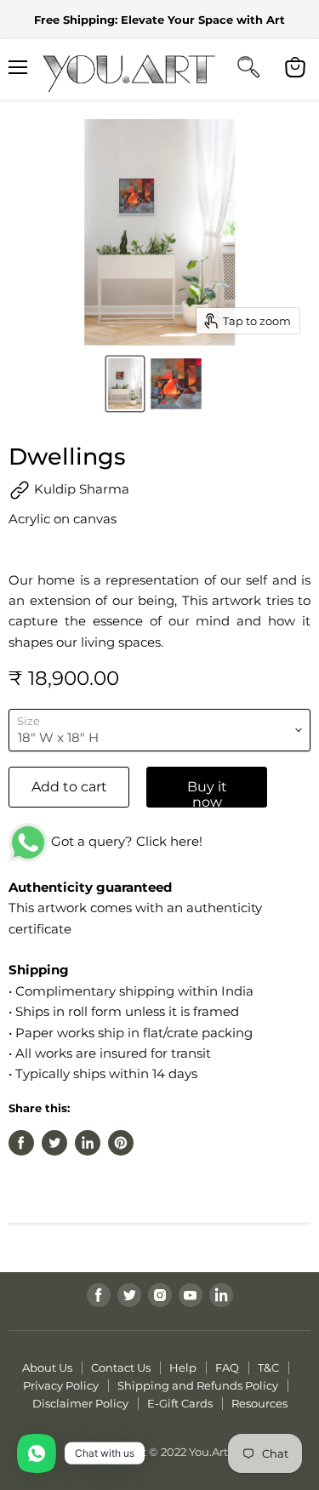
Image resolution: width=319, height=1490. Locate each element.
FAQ (227, 1367)
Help (183, 1367)
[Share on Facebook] (21, 1143)
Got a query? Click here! (125, 841)
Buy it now (207, 793)
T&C (268, 1367)
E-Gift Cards (180, 1403)
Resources (259, 1403)
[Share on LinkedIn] (87, 1143)
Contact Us (121, 1367)
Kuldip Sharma (80, 489)
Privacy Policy (61, 1385)
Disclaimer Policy (80, 1403)
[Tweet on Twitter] (54, 1143)
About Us (47, 1367)
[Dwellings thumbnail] (125, 384)
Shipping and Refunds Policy (197, 1385)
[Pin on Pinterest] (121, 1143)
